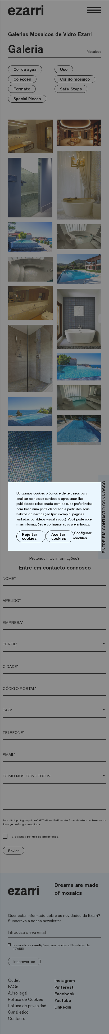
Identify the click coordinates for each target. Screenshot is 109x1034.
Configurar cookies (83, 535)
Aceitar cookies (58, 536)
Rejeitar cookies (29, 536)
